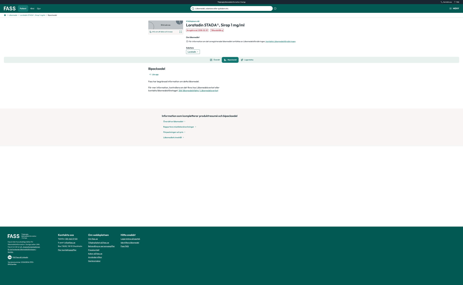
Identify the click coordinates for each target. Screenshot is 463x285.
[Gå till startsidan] (9, 8)
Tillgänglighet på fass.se (98, 242)
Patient (23, 8)
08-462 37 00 (71, 239)
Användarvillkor (95, 257)
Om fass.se (93, 239)
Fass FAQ (125, 246)
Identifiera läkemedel (130, 242)
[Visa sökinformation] (275, 8)
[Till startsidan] (5, 15)
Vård (32, 8)
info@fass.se (69, 242)
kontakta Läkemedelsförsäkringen (281, 41)
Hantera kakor (94, 261)
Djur (39, 8)
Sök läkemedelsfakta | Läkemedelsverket (198, 90)
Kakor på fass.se (95, 253)
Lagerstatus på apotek (130, 239)
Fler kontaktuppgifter (67, 250)
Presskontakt (93, 250)
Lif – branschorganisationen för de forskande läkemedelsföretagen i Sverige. (24, 249)
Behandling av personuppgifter (101, 246)
